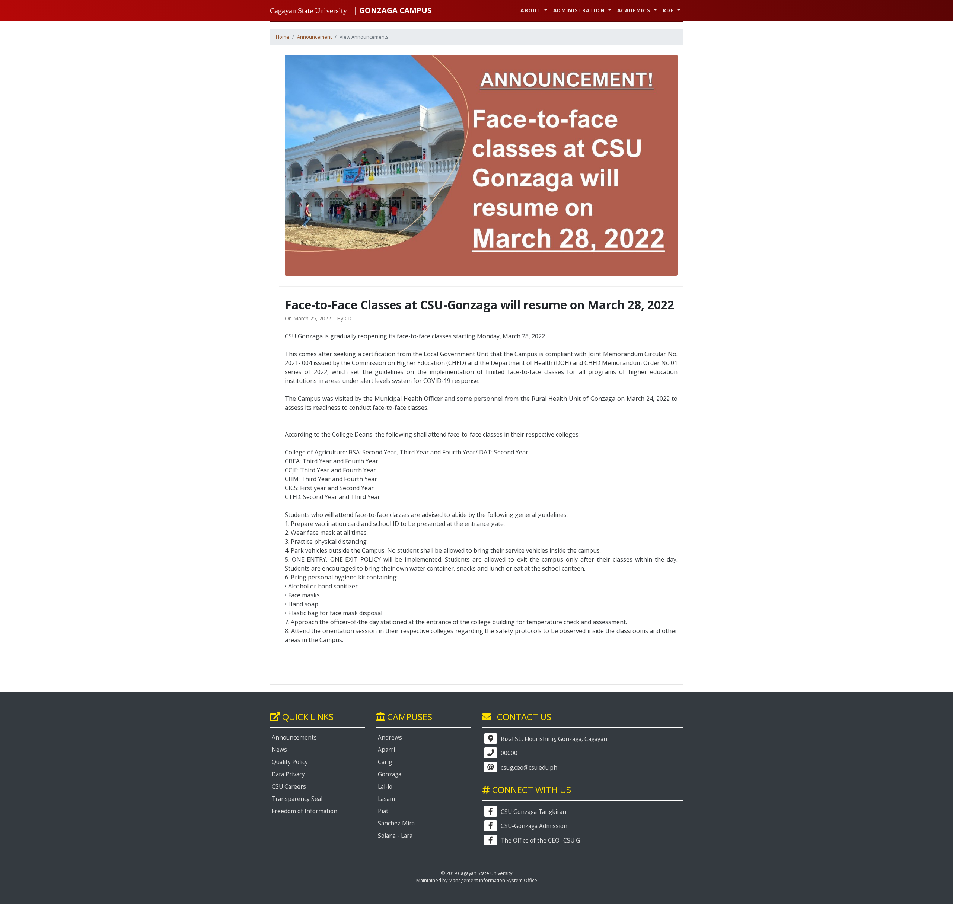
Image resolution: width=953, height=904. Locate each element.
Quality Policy (290, 762)
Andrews (390, 737)
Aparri (386, 750)
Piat (383, 811)
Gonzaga (389, 774)
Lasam (386, 799)
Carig (385, 762)
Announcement (314, 36)
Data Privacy (288, 774)
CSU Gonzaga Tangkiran (532, 812)
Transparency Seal (297, 799)
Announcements (294, 737)
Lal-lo (385, 786)
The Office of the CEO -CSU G (539, 840)
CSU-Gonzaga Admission (533, 826)
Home (282, 36)
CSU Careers (289, 786)
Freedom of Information (304, 811)
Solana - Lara (395, 836)
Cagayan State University (308, 10)
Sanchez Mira (396, 823)
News (279, 750)
